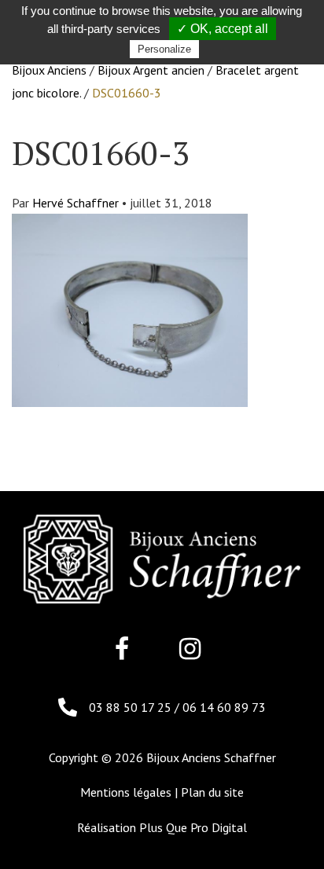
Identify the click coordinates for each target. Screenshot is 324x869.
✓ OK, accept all (222, 28)
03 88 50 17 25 (132, 707)
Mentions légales (125, 792)
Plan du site (212, 792)
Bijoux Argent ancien (151, 70)
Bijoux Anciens (49, 70)
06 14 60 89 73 (224, 707)
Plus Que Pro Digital (193, 827)
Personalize (164, 49)
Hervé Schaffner (75, 203)
